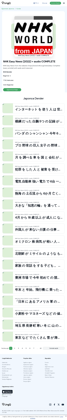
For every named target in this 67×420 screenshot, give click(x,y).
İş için (3, 373)
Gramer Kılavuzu (49, 377)
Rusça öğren (27, 381)
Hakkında (4, 362)
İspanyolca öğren (28, 364)
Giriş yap (44, 3)
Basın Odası (48, 375)
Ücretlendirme (6, 364)
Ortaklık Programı (50, 373)
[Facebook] (54, 404)
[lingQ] (6, 3)
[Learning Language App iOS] (7, 391)
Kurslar (19, 9)
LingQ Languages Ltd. (17, 410)
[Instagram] (50, 404)
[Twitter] (59, 404)
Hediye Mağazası (7, 379)
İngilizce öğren (27, 362)
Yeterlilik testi (49, 371)
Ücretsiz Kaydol (55, 3)
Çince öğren (26, 377)
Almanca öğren (27, 369)
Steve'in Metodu (6, 369)
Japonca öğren (27, 375)
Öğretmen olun (49, 366)
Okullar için (5, 371)
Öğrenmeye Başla (12, 90)
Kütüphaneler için (7, 375)
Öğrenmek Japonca (7, 9)
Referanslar (5, 377)
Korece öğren (27, 379)
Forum (47, 362)
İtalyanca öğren (27, 371)
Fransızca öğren (27, 366)
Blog (46, 364)
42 (41, 348)
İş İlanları (47, 369)
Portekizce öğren (28, 373)
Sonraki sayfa (53, 348)
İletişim (4, 366)
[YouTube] (63, 404)
